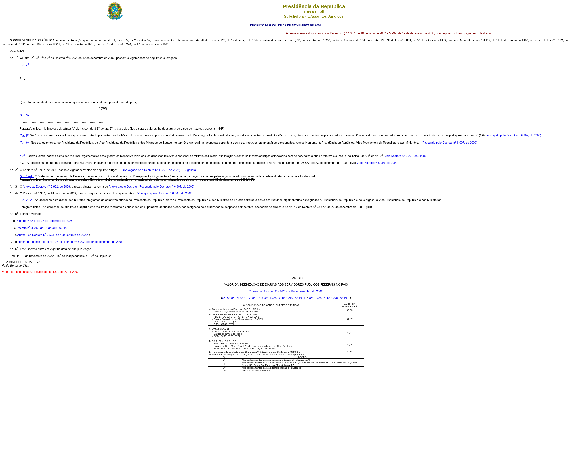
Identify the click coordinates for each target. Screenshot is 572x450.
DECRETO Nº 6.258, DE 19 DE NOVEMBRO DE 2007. (286, 25)
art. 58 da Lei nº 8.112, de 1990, (242, 298)
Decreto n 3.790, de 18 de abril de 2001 (43, 228)
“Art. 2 (24, 64)
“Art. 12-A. (27, 176)
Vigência (190, 170)
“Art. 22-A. (26, 200)
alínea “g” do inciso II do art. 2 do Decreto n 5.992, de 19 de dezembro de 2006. (70, 242)
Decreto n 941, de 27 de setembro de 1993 (44, 221)
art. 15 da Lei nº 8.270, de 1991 (329, 298)
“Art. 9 (24, 142)
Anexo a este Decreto (123, 186)
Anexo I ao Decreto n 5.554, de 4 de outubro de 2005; (52, 235)
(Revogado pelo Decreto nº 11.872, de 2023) (151, 170)
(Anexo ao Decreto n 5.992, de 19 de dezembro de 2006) (286, 291)
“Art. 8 (24, 135)
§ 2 (22, 156)
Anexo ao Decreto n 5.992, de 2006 (46, 186)
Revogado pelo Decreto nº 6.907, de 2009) (513, 135)
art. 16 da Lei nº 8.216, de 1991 (284, 298)
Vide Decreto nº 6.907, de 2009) (405, 156)
